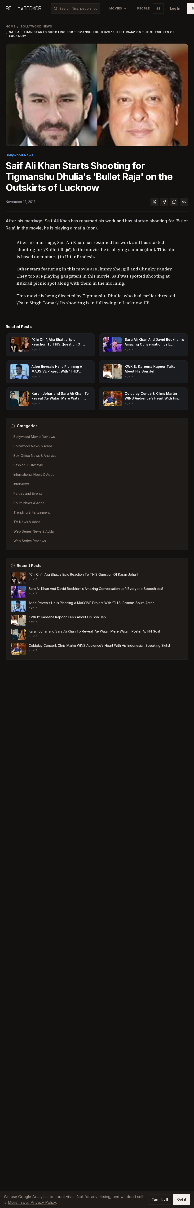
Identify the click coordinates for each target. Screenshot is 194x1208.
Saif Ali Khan (70, 242)
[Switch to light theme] (158, 8)
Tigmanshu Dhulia (102, 296)
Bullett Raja (57, 249)
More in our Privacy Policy (32, 1202)
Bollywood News (36, 26)
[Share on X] (154, 202)
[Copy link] (184, 202)
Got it (181, 1199)
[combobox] (78, 8)
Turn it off (160, 1199)
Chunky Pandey (155, 269)
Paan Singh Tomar (37, 303)
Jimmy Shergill (113, 269)
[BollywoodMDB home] (23, 8)
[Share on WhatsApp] (174, 202)
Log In (175, 8)
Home (10, 26)
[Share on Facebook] (164, 202)
